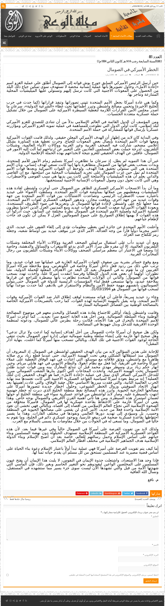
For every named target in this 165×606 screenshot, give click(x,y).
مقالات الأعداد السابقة (122, 36)
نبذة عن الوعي (25, 36)
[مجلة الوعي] (82, 20)
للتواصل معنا (9, 36)
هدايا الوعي (75, 36)
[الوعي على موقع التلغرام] (22, 6)
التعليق (155, 516)
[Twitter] (36, 6)
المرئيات (87, 36)
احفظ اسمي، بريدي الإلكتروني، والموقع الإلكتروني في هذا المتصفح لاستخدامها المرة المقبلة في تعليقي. (114, 575)
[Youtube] (33, 6)
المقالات (137, 75)
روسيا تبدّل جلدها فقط (20, 498)
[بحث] (3, 6)
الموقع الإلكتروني (151, 565)
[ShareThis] (30, 6)
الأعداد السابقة (101, 36)
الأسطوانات (61, 36)
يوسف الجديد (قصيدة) (145, 498)
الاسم (155, 545)
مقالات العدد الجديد (144, 36)
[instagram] (26, 6)
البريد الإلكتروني (151, 555)
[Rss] (42, 6)
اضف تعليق (124, 75)
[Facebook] (39, 6)
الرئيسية (158, 35)
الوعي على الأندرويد (43, 36)
